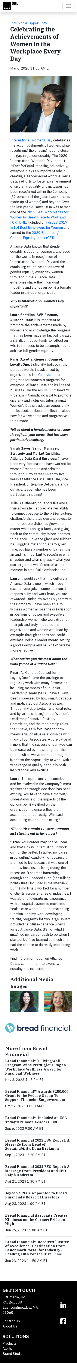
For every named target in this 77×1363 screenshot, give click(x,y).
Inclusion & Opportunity (28, 23)
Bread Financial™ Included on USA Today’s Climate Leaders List (36, 1120)
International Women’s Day (31, 140)
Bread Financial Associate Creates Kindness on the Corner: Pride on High (36, 1219)
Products (9, 1343)
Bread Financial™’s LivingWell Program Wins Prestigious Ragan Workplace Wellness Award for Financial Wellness (35, 1067)
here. (48, 969)
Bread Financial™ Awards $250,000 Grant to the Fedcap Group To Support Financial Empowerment (36, 1095)
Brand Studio (12, 1353)
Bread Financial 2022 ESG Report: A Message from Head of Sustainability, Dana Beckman (37, 1144)
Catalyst (44, 375)
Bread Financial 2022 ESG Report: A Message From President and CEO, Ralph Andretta (37, 1170)
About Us (10, 1326)
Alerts (7, 1348)
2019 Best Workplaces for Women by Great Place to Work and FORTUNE (39, 217)
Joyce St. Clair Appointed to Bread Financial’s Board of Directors (36, 1195)
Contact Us (11, 1321)
